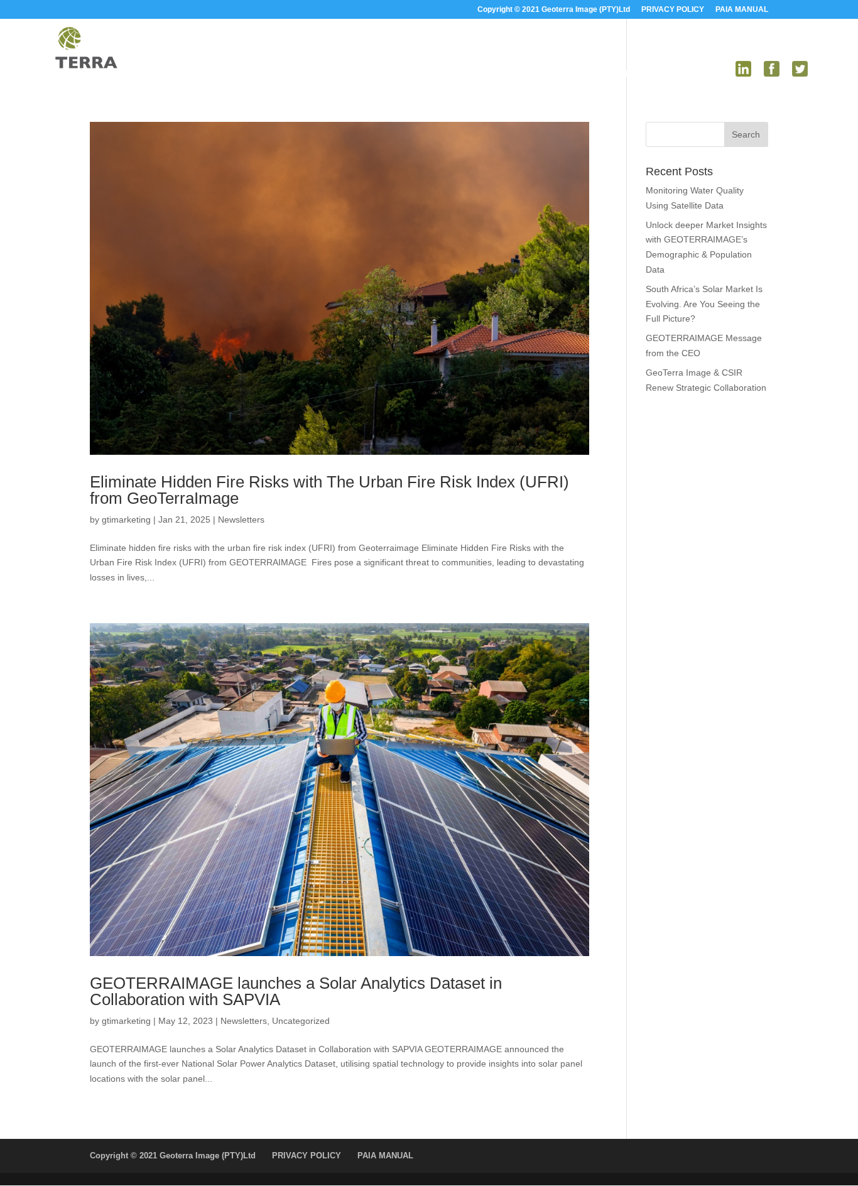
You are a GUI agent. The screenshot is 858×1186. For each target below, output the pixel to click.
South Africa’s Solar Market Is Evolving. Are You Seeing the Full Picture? (704, 304)
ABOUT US (482, 73)
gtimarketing (126, 519)
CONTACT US (694, 73)
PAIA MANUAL (741, 10)
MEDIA (626, 73)
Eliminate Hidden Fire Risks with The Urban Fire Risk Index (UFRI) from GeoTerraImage (329, 490)
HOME (433, 73)
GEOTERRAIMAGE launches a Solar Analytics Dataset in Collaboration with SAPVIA (296, 991)
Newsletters (241, 519)
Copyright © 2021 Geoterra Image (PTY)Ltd (553, 10)
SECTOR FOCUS (552, 73)
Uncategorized (301, 1021)
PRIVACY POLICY (672, 10)
